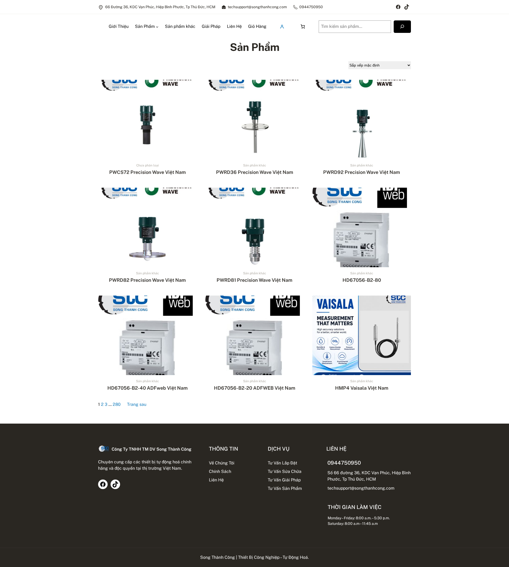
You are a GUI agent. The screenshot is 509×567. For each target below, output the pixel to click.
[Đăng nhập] (282, 27)
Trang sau (136, 404)
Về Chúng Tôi (221, 462)
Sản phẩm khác (254, 165)
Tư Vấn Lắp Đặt (282, 462)
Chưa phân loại (147, 165)
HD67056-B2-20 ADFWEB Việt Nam (254, 388)
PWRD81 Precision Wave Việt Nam (254, 280)
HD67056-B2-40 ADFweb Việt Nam (147, 388)
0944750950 (344, 463)
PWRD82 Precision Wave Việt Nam (147, 280)
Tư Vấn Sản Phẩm (285, 488)
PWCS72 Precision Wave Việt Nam (147, 172)
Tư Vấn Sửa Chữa (284, 471)
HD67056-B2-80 (362, 280)
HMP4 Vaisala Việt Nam (361, 388)
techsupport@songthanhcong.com (360, 488)
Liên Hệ (216, 479)
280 (117, 404)
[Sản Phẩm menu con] (157, 26)
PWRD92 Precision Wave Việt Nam (361, 172)
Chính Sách (220, 471)
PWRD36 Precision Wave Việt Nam (254, 172)
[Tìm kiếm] (402, 26)
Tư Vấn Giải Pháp (284, 479)
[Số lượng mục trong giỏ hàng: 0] (302, 26)
